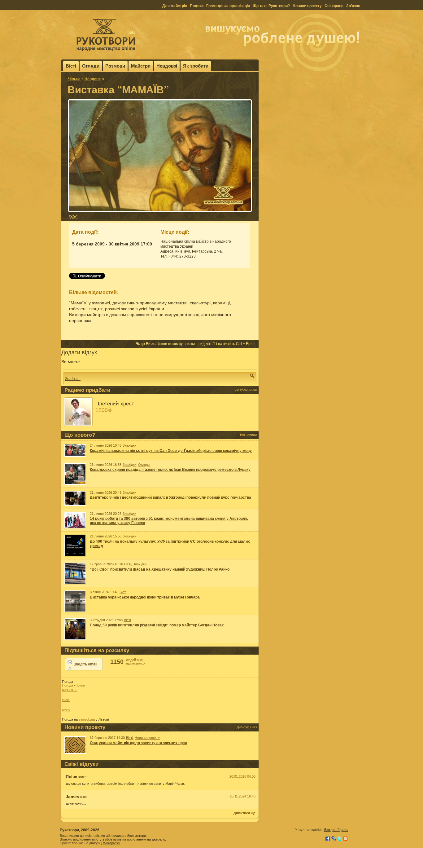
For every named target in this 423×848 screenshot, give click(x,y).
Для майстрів (174, 6)
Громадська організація (228, 6)
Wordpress (111, 843)
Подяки (196, 6)
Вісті (71, 65)
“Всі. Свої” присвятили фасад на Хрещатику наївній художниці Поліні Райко (159, 569)
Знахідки (129, 445)
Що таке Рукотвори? (271, 6)
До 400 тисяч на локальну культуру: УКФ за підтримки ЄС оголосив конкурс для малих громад (170, 543)
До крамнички (246, 390)
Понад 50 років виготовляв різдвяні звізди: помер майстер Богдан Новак (157, 625)
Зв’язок (353, 6)
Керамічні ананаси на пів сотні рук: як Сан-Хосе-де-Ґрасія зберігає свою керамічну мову (171, 450)
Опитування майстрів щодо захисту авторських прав (138, 743)
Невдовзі (166, 65)
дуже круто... (76, 803)
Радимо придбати (87, 390)
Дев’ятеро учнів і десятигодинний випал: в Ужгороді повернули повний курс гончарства (170, 497)
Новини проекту (307, 6)
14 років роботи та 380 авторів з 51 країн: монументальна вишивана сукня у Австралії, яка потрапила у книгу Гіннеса (169, 520)
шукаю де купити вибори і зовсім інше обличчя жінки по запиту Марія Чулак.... (127, 783)
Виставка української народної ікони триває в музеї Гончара (145, 597)
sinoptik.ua (87, 719)
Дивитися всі (247, 727)
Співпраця (334, 6)
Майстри (140, 65)
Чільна (74, 79)
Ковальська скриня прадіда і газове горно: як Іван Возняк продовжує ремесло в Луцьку (170, 469)
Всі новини (248, 435)
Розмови (115, 65)
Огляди (90, 65)
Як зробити (195, 65)
